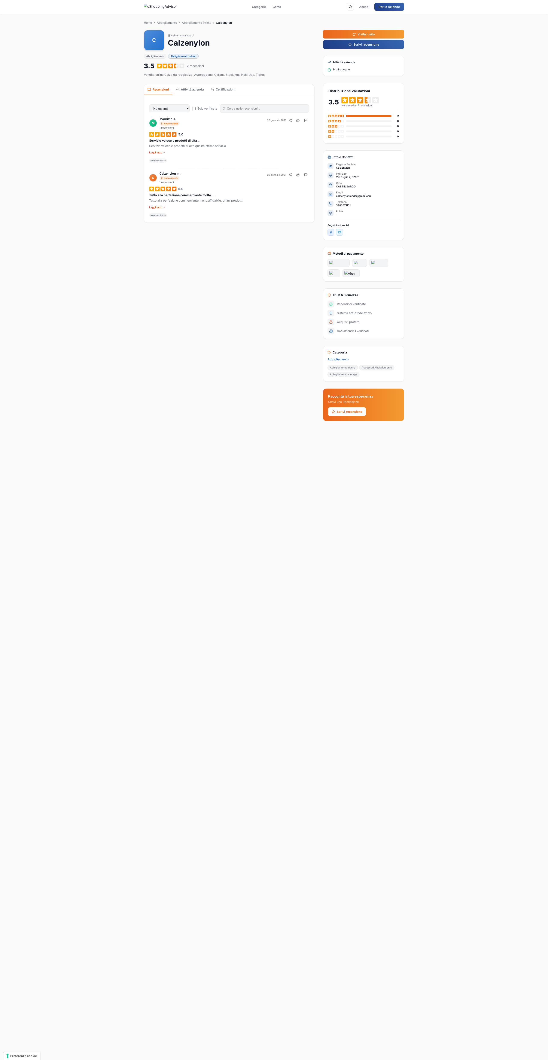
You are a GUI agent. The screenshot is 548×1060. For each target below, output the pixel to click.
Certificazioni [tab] (225, 89)
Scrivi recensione (366, 44)
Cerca (277, 7)
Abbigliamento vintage (343, 374)
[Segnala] (305, 120)
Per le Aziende (389, 7)
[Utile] (298, 120)
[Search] (350, 6)
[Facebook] (331, 232)
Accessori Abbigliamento (377, 367)
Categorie (259, 7)
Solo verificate (207, 108)
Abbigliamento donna (343, 367)
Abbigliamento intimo (196, 22)
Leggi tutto (155, 152)
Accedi (364, 7)
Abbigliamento (167, 22)
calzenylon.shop (181, 35)
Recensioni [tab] (161, 89)
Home (148, 22)
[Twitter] (339, 232)
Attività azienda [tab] (192, 89)
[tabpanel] (229, 159)
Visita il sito (366, 34)
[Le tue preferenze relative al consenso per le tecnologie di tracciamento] (21, 1056)
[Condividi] (290, 120)
